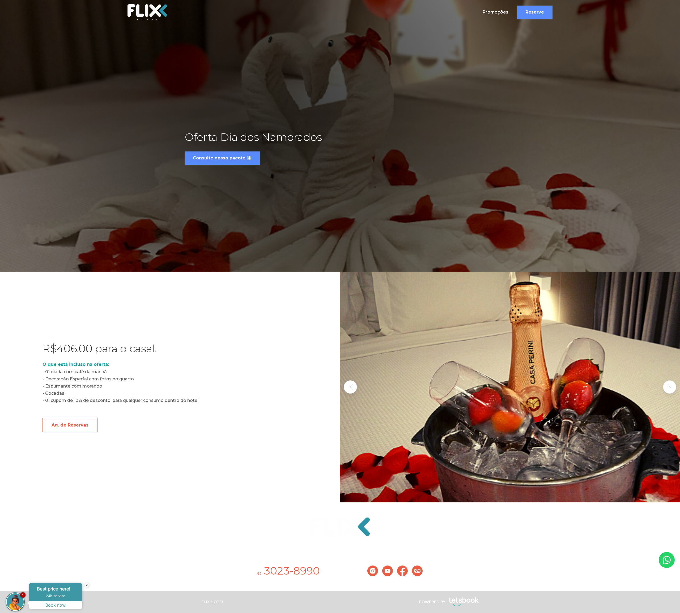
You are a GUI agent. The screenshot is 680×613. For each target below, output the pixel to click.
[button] (350, 387)
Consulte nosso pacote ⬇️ (222, 157)
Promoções (495, 12)
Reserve (534, 12)
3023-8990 (288, 570)
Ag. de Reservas (70, 425)
